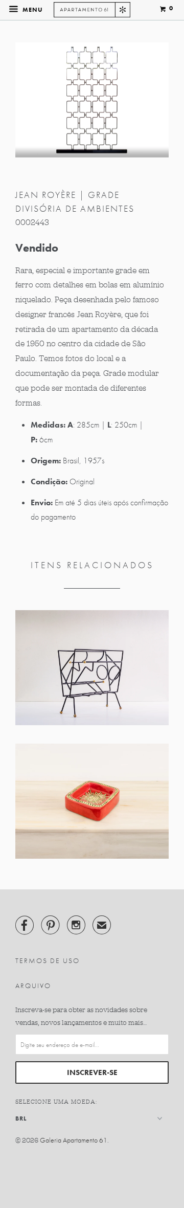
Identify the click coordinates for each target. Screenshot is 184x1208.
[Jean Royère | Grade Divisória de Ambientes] (92, 100)
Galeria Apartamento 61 (73, 1140)
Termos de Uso (47, 960)
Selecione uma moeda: (56, 1102)
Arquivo (33, 985)
